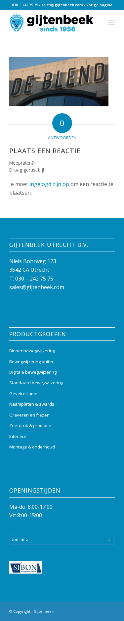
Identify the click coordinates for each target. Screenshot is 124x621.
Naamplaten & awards (31, 404)
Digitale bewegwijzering (33, 372)
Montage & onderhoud (32, 447)
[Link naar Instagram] (100, 610)
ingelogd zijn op (49, 184)
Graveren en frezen (29, 415)
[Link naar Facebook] (90, 610)
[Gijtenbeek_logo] (51, 23)
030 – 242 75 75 (25, 4)
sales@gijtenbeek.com (62, 4)
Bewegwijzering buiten (32, 361)
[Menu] (111, 23)
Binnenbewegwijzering (32, 351)
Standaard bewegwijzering (36, 383)
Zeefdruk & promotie (30, 425)
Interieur (17, 436)
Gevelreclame (23, 393)
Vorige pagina (99, 4)
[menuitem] (111, 23)
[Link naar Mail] (110, 610)
